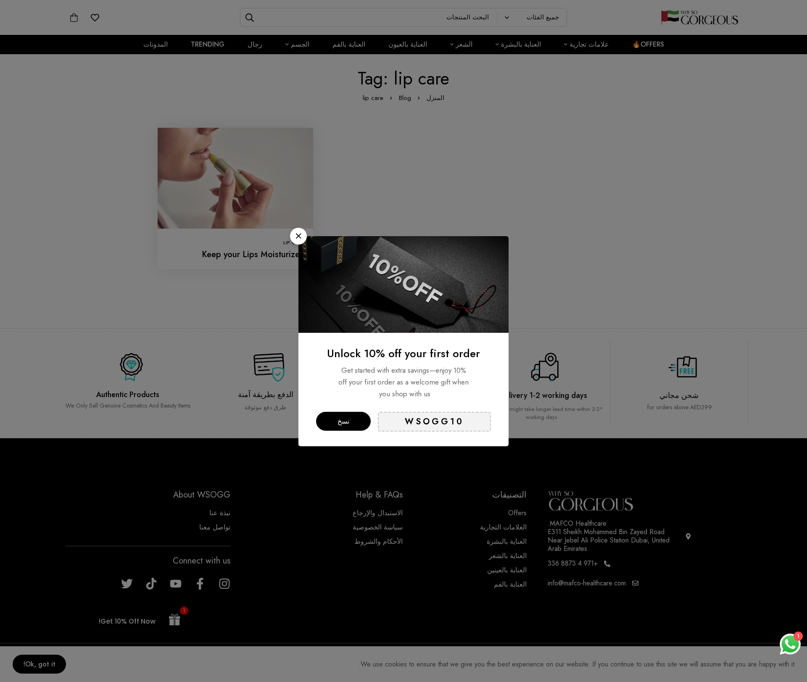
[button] (298, 236)
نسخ (343, 421)
